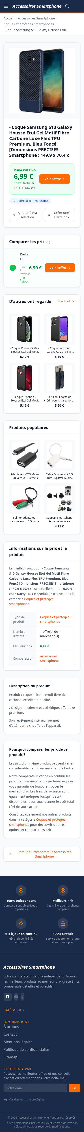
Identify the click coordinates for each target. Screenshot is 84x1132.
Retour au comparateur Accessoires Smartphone (44, 854)
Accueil (9, 18)
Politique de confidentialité (26, 1049)
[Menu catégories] (6, 6)
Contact (10, 1034)
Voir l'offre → (55, 179)
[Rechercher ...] (67, 6)
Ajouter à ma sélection (27, 214)
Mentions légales (18, 1041)
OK (74, 1088)
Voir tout (64, 301)
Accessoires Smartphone (36, 18)
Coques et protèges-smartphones (29, 24)
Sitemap (10, 1057)
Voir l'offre (58, 267)
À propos (11, 1026)
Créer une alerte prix (61, 214)
